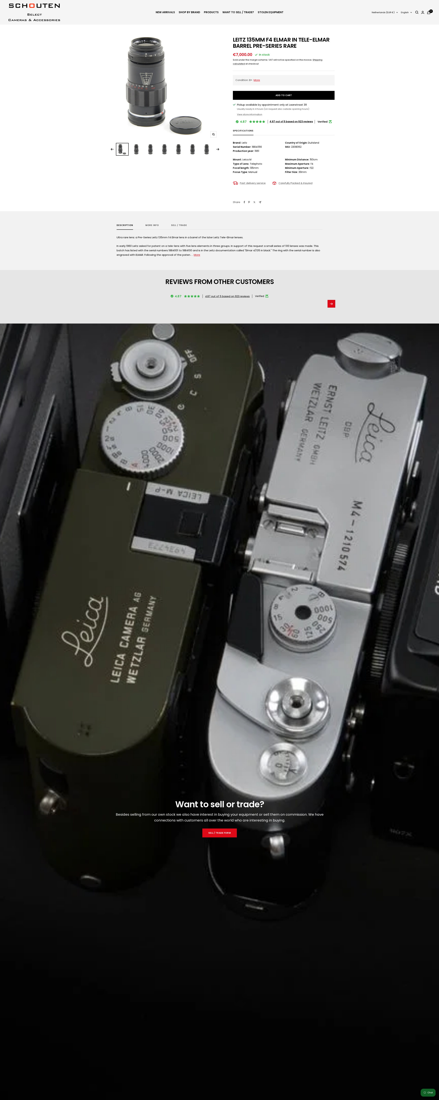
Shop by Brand (189, 12)
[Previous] (112, 149)
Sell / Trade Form (219, 833)
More (197, 255)
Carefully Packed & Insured (295, 183)
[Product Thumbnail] (122, 149)
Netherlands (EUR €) (383, 12)
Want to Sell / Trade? (238, 12)
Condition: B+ (247, 80)
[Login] (422, 12)
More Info (152, 225)
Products (211, 12)
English (405, 12)
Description (125, 225)
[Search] (416, 12)
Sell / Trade (179, 225)
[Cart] (428, 12)
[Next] (217, 149)
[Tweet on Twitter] (254, 202)
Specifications (243, 131)
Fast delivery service (253, 183)
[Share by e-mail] (260, 202)
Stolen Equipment (270, 12)
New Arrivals (165, 12)
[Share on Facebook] (244, 202)
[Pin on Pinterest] (249, 202)
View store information (249, 114)
